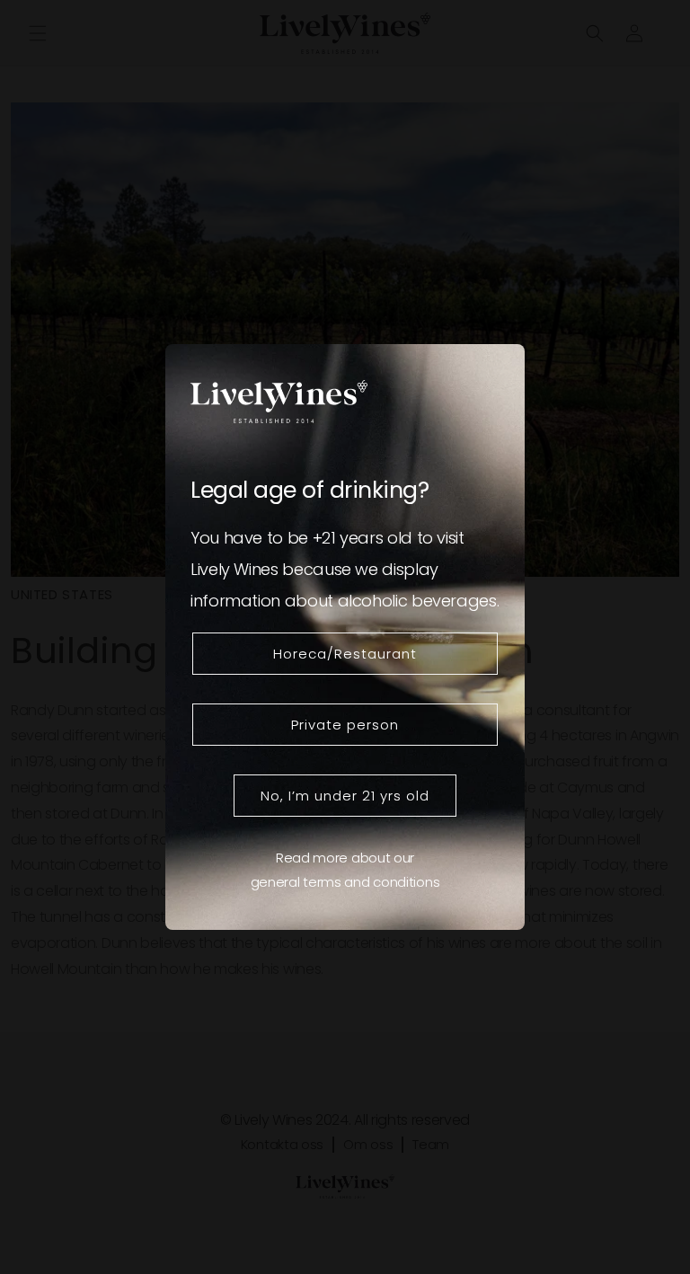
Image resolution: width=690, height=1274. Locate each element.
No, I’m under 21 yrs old (345, 795)
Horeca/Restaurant (345, 653)
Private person (345, 724)
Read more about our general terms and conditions (345, 869)
